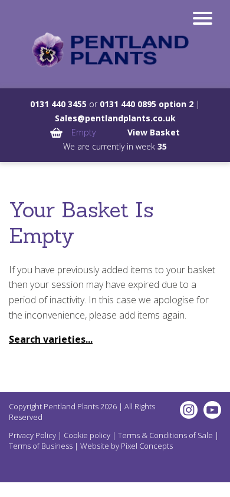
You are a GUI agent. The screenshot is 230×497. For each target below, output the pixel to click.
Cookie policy (87, 435)
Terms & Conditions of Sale (165, 435)
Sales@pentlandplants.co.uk (115, 118)
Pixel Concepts (147, 445)
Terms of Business (41, 445)
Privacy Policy (32, 435)
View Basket (153, 132)
